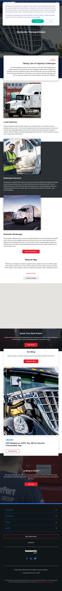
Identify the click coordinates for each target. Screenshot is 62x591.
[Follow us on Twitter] (35, 559)
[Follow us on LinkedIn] (31, 559)
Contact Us (31, 542)
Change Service (31, 273)
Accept (38, 21)
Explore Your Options (31, 251)
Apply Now (31, 484)
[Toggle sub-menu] (56, 510)
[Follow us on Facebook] (27, 559)
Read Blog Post (12, 451)
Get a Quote (31, 344)
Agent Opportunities (31, 536)
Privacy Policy (18, 569)
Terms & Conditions (43, 569)
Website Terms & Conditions (29, 569)
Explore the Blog (31, 361)
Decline (51, 21)
